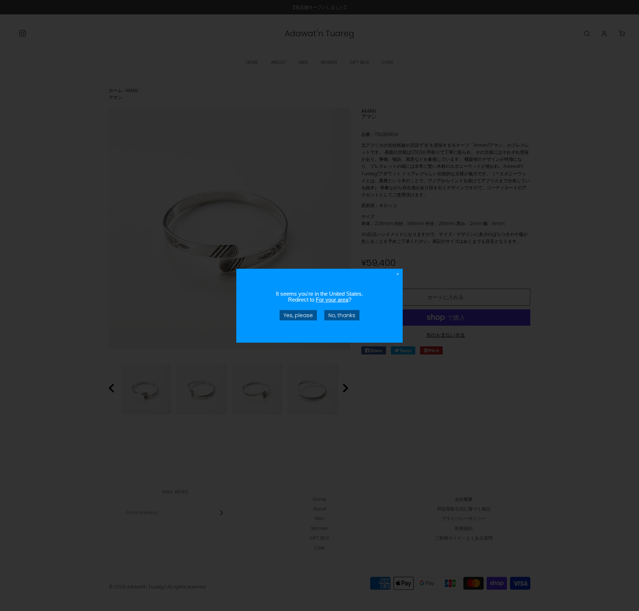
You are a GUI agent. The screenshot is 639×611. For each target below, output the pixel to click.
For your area (332, 299)
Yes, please (298, 315)
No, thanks (341, 315)
